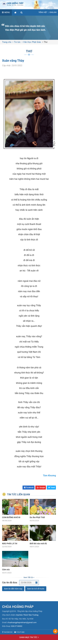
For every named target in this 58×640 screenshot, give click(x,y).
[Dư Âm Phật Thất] (43, 510)
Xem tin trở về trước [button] (35, 589)
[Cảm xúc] (15, 562)
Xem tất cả (28, 577)
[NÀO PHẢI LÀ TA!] (15, 536)
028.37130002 (16, 626)
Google (42, 488)
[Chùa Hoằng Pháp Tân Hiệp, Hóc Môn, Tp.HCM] (29, 3)
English (53, 12)
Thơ (45, 42)
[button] (21, 12)
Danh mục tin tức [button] (28, 637)
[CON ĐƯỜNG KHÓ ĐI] (15, 510)
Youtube (20, 632)
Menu (7, 12)
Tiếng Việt (42, 12)
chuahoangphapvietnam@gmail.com (21, 622)
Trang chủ (6, 42)
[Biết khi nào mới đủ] (43, 536)
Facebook (30, 488)
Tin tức (17, 42)
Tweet (52, 488)
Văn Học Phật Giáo (32, 42)
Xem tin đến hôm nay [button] (13, 589)
